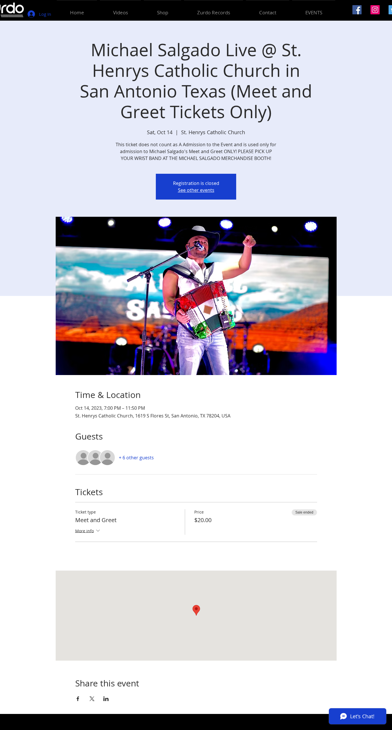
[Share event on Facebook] (78, 698)
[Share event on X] (92, 698)
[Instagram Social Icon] (375, 9)
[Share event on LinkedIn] (106, 698)
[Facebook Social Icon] (357, 9)
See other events (196, 190)
